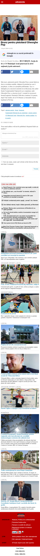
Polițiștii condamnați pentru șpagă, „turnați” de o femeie (20, 200)
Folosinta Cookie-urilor (19, 522)
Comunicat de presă (8, 313)
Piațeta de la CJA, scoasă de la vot (13, 345)
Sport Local (21, 542)
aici (23, 176)
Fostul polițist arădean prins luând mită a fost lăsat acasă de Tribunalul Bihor (19, 375)
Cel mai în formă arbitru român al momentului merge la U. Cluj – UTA (20, 213)
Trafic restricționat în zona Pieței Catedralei (16, 470)
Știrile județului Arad (18, 536)
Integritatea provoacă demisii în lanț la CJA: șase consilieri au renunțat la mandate (18, 196)
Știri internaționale (31, 536)
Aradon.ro (6, 519)
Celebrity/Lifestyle (27, 539)
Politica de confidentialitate (26, 519)
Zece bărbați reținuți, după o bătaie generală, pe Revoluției (21, 204)
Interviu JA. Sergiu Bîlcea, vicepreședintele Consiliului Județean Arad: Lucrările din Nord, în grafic (18, 503)
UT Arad (14, 542)
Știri (3, 536)
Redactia (14, 519)
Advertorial (7, 292)
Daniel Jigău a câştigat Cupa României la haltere (18, 408)
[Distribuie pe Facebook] (5, 72)
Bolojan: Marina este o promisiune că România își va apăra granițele (19, 208)
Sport (4, 542)
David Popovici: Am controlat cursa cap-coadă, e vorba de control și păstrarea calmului (20, 188)
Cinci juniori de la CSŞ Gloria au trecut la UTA (17, 223)
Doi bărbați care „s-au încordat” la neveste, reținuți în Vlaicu (19, 192)
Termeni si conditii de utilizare (21, 525)
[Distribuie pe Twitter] (15, 72)
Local (4, 232)
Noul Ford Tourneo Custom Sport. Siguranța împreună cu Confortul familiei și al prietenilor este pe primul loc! (20, 227)
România (5, 413)
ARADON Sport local (11, 263)
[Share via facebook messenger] (24, 72)
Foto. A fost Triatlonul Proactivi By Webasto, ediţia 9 (20, 284)
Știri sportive (30, 542)
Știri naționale (16, 539)
